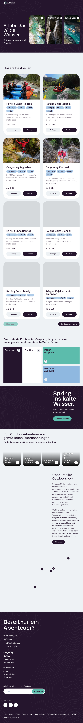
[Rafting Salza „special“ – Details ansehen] (61, 104)
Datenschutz (27, 714)
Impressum (40, 714)
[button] (35, 587)
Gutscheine (8, 667)
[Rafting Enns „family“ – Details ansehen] (21, 290)
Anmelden (38, 691)
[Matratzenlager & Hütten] (32, 456)
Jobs (5, 671)
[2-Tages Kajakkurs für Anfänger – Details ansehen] (61, 290)
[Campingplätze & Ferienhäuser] (71, 456)
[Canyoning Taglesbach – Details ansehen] (21, 168)
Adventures (8, 662)
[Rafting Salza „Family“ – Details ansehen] (61, 230)
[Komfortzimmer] (51, 456)
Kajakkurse (8, 659)
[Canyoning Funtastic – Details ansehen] (61, 168)
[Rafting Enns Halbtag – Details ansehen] (21, 230)
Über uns (7, 677)
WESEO (15, 717)
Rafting (6, 656)
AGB (74, 714)
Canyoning (8, 652)
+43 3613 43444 (13, 646)
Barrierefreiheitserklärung (58, 714)
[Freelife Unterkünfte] (12, 456)
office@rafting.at (13, 643)
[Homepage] (9, 3)
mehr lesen (11, 120)
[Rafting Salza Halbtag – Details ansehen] (21, 104)
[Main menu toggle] (77, 3)
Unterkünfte (8, 674)
